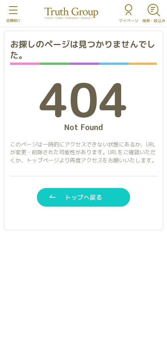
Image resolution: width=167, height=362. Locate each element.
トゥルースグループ (71, 13)
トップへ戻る (83, 197)
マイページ (128, 20)
